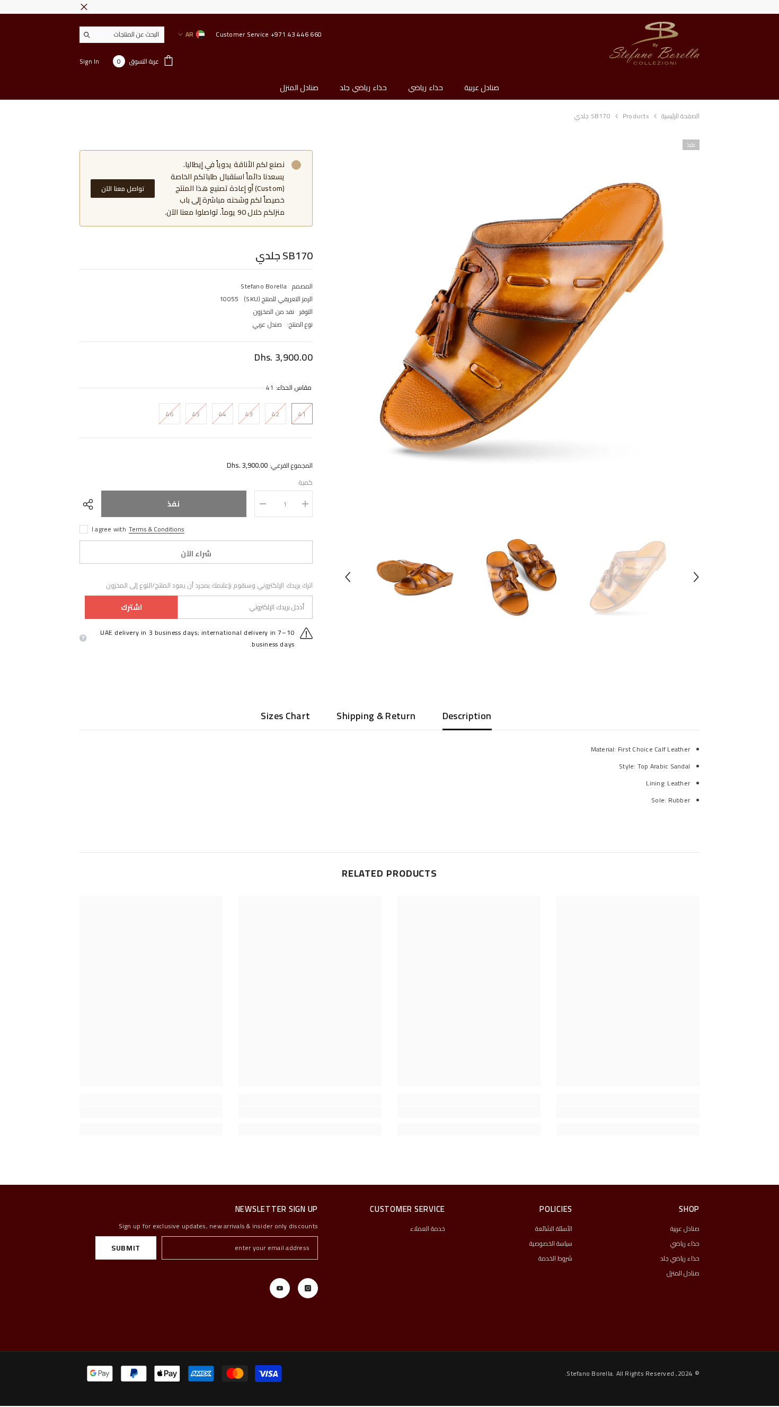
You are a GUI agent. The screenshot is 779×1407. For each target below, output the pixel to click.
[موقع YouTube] (280, 1288)
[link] (628, 1112)
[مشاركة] (90, 504)
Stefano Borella (264, 286)
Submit (125, 1248)
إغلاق (83, 7)
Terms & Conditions (156, 529)
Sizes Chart (285, 715)
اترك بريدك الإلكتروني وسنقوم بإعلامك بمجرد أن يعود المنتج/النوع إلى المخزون (209, 585)
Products (636, 116)
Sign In (89, 61)
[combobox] (130, 34)
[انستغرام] (308, 1288)
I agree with (109, 529)
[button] (348, 577)
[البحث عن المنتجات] (121, 35)
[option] (522, 317)
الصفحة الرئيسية (680, 116)
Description (467, 715)
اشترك (131, 607)
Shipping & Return (376, 715)
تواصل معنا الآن (122, 188)
